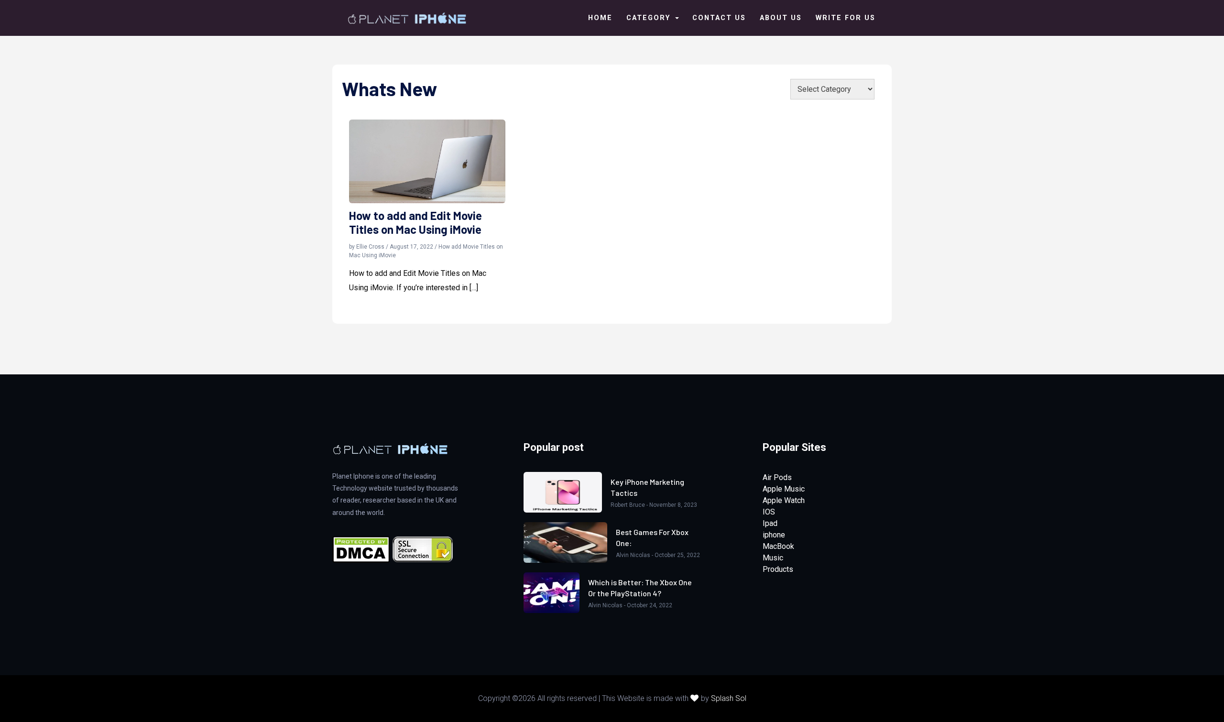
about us (781, 18)
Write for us (845, 18)
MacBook (778, 546)
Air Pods (777, 477)
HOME (600, 18)
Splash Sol (728, 698)
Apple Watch (784, 500)
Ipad (770, 523)
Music (773, 557)
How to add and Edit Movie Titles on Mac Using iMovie (415, 222)
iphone (774, 534)
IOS (769, 511)
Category (649, 18)
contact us (719, 18)
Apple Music (784, 488)
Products (778, 569)
